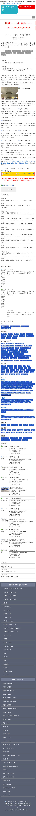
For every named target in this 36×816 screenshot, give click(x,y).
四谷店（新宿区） (8, 687)
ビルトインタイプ (8, 621)
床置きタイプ (7, 613)
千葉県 (3, 415)
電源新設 (16, 335)
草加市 (20, 400)
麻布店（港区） (7, 719)
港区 (18, 384)
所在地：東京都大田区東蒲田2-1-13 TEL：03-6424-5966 (17, 217)
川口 (4, 163)
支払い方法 (6, 751)
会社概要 (5, 759)
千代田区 (30, 50)
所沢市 (3, 402)
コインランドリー (31, 370)
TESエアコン (27, 356)
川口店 (9, 430)
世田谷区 (9, 381)
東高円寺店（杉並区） (9, 690)
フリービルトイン (18, 356)
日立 (11, 53)
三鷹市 (8, 394)
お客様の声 (6, 730)
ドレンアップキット (16, 440)
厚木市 (3, 411)
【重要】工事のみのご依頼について (18, 28)
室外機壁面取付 (14, 437)
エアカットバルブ (27, 437)
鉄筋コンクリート (6, 440)
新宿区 (14, 381)
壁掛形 (3, 343)
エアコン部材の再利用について (9, 576)
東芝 (21, 424)
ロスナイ (17, 360)
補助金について (7, 737)
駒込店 (3, 432)
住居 (25, 365)
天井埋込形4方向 (5, 53)
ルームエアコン (25, 326)
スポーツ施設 (25, 374)
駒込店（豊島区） (8, 712)
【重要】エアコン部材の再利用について (18, 23)
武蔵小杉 (21, 163)
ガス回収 (4, 335)
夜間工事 (9, 337)
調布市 (3, 394)
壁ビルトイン (7, 635)
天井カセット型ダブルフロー (12, 631)
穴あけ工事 (22, 335)
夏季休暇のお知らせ (6, 567)
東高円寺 (27, 161)
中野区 (29, 381)
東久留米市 (4, 392)
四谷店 (33, 430)
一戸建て (4, 365)
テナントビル (8, 50)
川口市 (3, 400)
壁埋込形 (4, 349)
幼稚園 (21, 372)
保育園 (32, 372)
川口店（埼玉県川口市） (9, 697)
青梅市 (3, 390)
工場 (29, 365)
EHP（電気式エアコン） (26, 360)
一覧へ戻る (11, 189)
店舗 (16, 367)
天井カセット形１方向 (25, 347)
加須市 (18, 402)
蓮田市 (3, 404)
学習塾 (3, 370)
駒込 (16, 163)
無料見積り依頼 (7, 784)
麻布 (26, 163)
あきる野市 (11, 392)
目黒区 (9, 386)
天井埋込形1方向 (19, 345)
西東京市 (24, 388)
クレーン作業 (29, 333)
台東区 (24, 381)
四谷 (18, 161)
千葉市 (3, 417)
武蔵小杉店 (19, 432)
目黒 (8, 163)
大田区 (3, 381)
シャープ (6, 675)
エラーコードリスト (8, 748)
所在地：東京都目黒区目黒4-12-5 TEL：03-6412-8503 (17, 233)
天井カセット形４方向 (13, 349)
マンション (10, 365)
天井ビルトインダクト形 (7, 356)
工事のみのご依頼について (8, 571)
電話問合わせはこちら (27, 7)
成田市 (12, 417)
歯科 (26, 367)
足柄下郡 (25, 409)
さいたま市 (9, 400)
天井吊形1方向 (28, 345)
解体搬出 (15, 337)
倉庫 (12, 372)
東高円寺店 (27, 430)
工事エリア (6, 723)
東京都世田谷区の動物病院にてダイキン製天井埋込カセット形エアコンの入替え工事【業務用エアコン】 (20, 273)
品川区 (13, 384)
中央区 (27, 384)
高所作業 (10, 335)
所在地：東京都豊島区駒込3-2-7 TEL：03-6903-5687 (16, 246)
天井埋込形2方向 (23, 349)
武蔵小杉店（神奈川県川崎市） (11, 715)
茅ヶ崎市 (19, 409)
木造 (21, 437)
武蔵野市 (23, 392)
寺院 (7, 374)
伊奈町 (8, 404)
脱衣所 (18, 374)
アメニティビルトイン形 (7, 360)
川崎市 (8, 409)
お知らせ (5, 769)
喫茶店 (16, 372)
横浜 (12, 163)
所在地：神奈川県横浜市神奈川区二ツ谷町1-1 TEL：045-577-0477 (17, 240)
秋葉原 (13, 161)
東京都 (14, 53)
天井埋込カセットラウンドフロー (13, 588)
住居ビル (21, 367)
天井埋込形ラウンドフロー (8, 347)
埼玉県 (3, 398)
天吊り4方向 (7, 610)
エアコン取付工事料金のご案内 (11, 755)
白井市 (32, 417)
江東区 (25, 386)
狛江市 (29, 388)
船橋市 (3, 419)
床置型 (5, 639)
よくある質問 (6, 733)
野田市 (22, 417)
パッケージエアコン (16, 50)
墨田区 (22, 384)
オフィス (27, 372)
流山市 (27, 417)
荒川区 (8, 388)
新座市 (25, 400)
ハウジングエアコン (6, 328)
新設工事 (11, 333)
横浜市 (3, 409)
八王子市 (24, 390)
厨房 (8, 372)
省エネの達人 (28, 53)
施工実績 (5, 726)
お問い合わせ (6, 780)
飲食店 (11, 367)
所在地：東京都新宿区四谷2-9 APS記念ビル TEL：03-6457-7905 (16, 205)
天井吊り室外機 (5, 437)
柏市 (8, 417)
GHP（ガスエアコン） (7, 354)
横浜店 (13, 432)
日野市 (18, 388)
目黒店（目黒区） (8, 705)
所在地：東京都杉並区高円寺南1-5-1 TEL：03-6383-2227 (17, 212)
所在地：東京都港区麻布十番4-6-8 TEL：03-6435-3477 (17, 259)
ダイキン (4, 424)
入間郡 (28, 402)
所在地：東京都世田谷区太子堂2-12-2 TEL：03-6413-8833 (18, 228)
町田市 (17, 392)
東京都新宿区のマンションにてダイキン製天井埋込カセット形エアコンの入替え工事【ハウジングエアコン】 (20, 292)
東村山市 (30, 390)
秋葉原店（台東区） (8, 683)
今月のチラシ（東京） (9, 773)
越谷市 (30, 400)
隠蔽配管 (17, 333)
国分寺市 (18, 390)
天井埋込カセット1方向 (10, 599)
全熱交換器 (25, 440)
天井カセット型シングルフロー (12, 628)
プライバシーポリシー (9, 762)
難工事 (3, 337)
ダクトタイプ (7, 617)
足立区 (14, 386)
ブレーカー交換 (30, 335)
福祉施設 (23, 370)
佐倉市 (8, 419)
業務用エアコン (20, 53)
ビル (16, 365)
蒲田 (22, 161)
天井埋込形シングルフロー (8, 345)
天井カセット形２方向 (23, 358)
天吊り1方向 (7, 606)
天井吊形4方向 (25, 351)
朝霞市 (8, 402)
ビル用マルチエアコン (19, 354)
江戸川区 (20, 386)
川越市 (13, 402)
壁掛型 (5, 603)
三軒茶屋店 (20, 430)
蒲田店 (14, 430)
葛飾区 (3, 388)
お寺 (30, 367)
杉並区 (19, 381)
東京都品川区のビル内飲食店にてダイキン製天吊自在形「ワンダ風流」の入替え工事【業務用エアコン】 (20, 314)
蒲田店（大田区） (8, 694)
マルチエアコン (10, 343)
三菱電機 (26, 424)
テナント (13, 370)
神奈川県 (3, 407)
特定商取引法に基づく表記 (10, 766)
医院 (18, 370)
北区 (13, 390)
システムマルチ (5, 358)
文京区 (3, 384)
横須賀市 (31, 409)
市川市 (17, 417)
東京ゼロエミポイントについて (11, 744)
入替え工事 (24, 50)
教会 (3, 374)
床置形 (17, 347)
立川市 (8, 390)
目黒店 (8, 432)
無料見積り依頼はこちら (10, 7)
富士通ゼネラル (8, 671)
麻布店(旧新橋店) (27, 432)
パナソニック (15, 424)
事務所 (20, 365)
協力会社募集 (6, 791)
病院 (8, 370)
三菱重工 (32, 424)
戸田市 (15, 400)
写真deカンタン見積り (9, 787)
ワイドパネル (5, 351)
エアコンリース (7, 741)
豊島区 (30, 386)
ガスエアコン (14, 358)
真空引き (23, 333)
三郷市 (23, 402)
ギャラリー (12, 374)
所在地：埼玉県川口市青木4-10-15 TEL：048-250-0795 (17, 223)
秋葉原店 (3, 55)
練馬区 (32, 384)
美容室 (3, 372)
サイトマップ (6, 795)
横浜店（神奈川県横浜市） (10, 708)
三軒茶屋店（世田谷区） (9, 701)
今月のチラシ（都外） (9, 777)
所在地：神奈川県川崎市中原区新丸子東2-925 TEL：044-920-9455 (17, 253)
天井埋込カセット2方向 (10, 595)
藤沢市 (13, 409)
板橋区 (13, 388)
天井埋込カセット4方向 (10, 592)
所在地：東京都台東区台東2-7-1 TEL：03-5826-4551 (16, 199)
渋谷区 (8, 384)
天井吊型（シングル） (15, 351)
